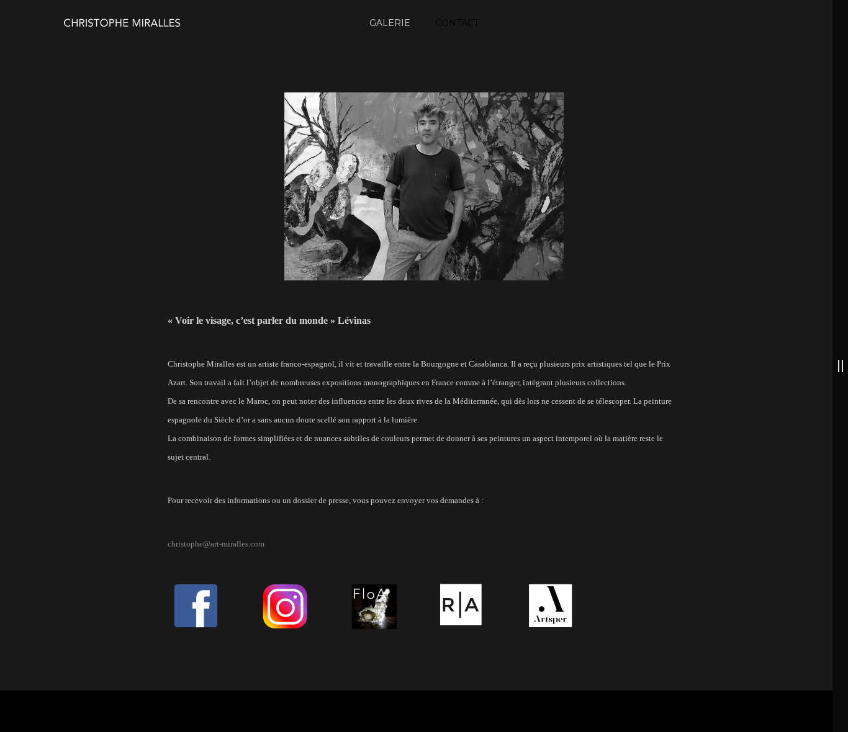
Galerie (389, 23)
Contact (457, 23)
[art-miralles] (121, 22)
